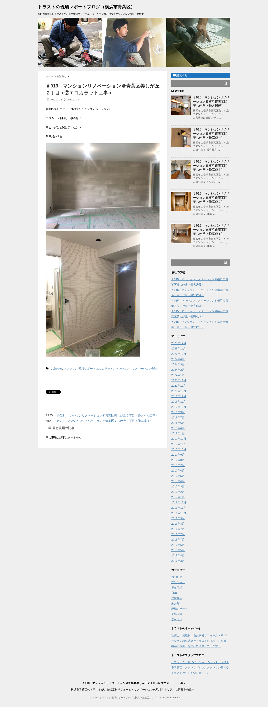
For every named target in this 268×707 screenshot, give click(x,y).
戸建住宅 (176, 598)
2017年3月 (178, 486)
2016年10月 (178, 513)
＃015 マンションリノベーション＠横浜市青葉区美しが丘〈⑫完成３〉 (211, 165)
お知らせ (56, 368)
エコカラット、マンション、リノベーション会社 (126, 368)
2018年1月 (178, 433)
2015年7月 (178, 539)
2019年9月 (178, 412)
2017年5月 (178, 475)
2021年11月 (178, 385)
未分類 (175, 603)
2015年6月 (178, 544)
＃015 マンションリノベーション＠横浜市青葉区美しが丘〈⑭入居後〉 (211, 101)
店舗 (174, 592)
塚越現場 (176, 587)
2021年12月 (178, 380)
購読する (181, 75)
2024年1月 (178, 375)
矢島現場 (176, 614)
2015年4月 (178, 555)
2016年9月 (178, 518)
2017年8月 (178, 460)
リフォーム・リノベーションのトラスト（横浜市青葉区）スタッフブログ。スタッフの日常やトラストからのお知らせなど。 (200, 667)
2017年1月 (178, 497)
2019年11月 (178, 401)
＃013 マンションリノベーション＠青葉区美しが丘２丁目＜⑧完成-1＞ (104, 420)
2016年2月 (178, 534)
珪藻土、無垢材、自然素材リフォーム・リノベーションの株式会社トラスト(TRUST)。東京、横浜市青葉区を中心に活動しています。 (200, 641)
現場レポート (87, 368)
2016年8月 (178, 523)
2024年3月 (178, 364)
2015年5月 (178, 550)
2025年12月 (178, 343)
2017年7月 (178, 465)
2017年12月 (178, 438)
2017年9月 (178, 454)
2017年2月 (178, 491)
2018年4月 (178, 428)
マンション (70, 368)
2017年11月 (178, 444)
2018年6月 (178, 422)
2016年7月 (178, 528)
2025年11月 (178, 348)
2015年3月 (178, 560)
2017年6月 (178, 470)
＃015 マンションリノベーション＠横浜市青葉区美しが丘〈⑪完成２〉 (211, 197)
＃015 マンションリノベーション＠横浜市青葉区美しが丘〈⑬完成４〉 (211, 133)
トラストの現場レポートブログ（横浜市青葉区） (86, 6)
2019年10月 (178, 406)
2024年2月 (178, 369)
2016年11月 (178, 507)
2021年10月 (178, 391)
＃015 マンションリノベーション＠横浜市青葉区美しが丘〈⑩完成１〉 (211, 229)
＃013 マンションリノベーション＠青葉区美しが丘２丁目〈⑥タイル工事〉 (107, 415)
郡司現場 (176, 619)
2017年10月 (178, 449)
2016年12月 (178, 502)
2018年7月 (178, 417)
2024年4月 (178, 359)
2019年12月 (178, 396)
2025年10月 (178, 353)
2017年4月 (178, 481)
